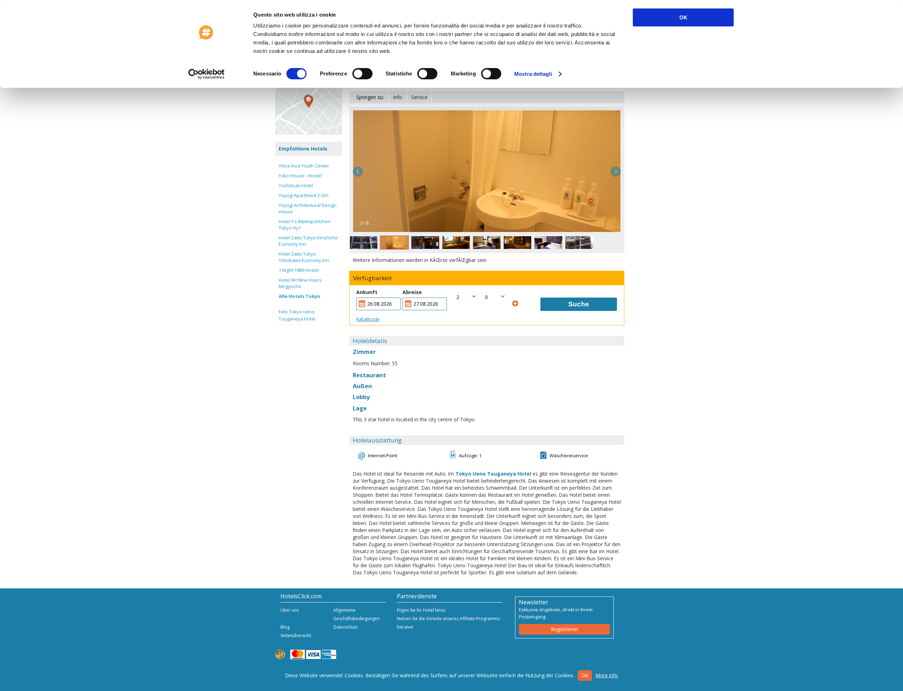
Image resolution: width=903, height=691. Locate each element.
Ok (584, 675)
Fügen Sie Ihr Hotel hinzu (421, 610)
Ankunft (366, 292)
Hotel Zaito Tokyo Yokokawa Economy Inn (304, 257)
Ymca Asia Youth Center (304, 166)
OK (683, 17)
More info (606, 675)
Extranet (405, 627)
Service (419, 97)
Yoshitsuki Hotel (296, 185)
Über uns (289, 610)
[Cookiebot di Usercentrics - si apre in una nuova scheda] (206, 74)
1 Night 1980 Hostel (299, 270)
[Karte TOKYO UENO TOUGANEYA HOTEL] (308, 101)
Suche (578, 304)
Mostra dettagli (533, 74)
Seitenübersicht (295, 635)
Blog (285, 627)
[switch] (362, 73)
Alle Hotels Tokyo (299, 296)
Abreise (412, 292)
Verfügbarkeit (372, 278)
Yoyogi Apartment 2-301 (304, 195)
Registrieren (564, 629)
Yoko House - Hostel (300, 175)
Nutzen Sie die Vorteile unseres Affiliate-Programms (448, 619)
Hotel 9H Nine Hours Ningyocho (300, 283)
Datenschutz (345, 627)
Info (397, 97)
